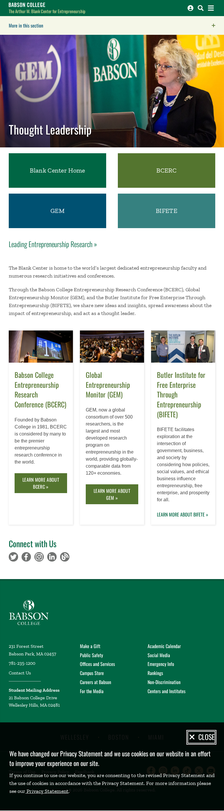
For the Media (92, 691)
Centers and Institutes (167, 691)
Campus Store (92, 672)
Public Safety (91, 655)
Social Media (159, 655)
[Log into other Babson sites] (190, 8)
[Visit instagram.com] (39, 556)
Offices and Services (97, 663)
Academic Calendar (164, 646)
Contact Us (20, 673)
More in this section (63, 25)
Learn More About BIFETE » (182, 514)
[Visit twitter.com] (13, 556)
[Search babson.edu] (200, 8)
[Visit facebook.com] (26, 556)
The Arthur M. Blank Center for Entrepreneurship (47, 11)
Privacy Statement (47, 791)
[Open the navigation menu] (210, 8)
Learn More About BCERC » (40, 483)
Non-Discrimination (164, 682)
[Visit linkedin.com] (52, 556)
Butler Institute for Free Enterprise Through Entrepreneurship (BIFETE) (181, 394)
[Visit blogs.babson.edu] (64, 556)
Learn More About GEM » (112, 494)
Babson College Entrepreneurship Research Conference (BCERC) (40, 389)
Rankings (155, 672)
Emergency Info (161, 663)
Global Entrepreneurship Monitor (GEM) (108, 385)
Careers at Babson (95, 682)
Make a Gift (90, 646)
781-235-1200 (22, 663)
